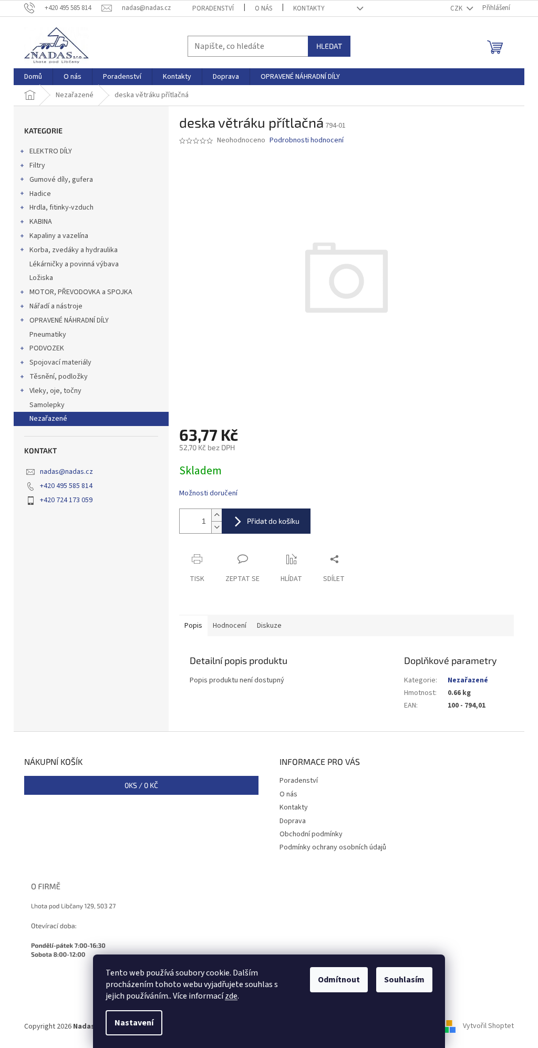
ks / (141, 785)
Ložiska (41, 278)
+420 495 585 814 (66, 486)
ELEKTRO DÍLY (50, 151)
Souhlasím (404, 979)
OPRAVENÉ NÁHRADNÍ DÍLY (69, 320)
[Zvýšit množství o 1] (216, 515)
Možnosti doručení (208, 494)
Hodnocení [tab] (229, 625)
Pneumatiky (47, 334)
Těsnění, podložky (58, 376)
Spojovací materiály (60, 362)
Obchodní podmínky (311, 834)
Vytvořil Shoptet (488, 1026)
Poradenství (213, 8)
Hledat (329, 45)
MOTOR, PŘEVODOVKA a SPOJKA (80, 292)
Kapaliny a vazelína (58, 236)
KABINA (40, 221)
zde (231, 996)
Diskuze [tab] (269, 625)
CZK (457, 8)
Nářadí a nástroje (55, 306)
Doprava (293, 821)
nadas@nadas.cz (66, 471)
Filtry (37, 165)
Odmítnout (339, 979)
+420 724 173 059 (66, 500)
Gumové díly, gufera (61, 179)
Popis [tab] (193, 625)
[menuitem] (33, 76)
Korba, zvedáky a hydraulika (73, 250)
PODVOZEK (46, 348)
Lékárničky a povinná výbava (74, 264)
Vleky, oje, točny (55, 391)
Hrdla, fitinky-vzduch (61, 207)
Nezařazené (48, 418)
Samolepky (47, 405)
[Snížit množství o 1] (216, 527)
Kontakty (309, 8)
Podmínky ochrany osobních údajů (333, 847)
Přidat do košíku (273, 520)
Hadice (40, 194)
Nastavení (134, 1023)
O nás (263, 8)
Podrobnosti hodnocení (307, 141)
